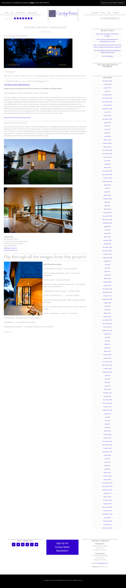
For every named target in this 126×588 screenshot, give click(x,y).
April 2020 (107, 136)
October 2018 (107, 178)
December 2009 (107, 483)
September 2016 (107, 223)
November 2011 (107, 403)
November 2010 (107, 445)
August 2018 (107, 185)
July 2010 (107, 458)
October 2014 (107, 296)
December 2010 (107, 441)
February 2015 (107, 282)
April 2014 (107, 309)
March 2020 (107, 140)
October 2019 (107, 157)
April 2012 (107, 386)
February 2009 (107, 500)
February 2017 (107, 212)
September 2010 (107, 452)
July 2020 (107, 126)
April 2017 (107, 205)
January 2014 (107, 316)
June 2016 (107, 230)
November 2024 (107, 81)
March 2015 (107, 278)
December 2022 (107, 101)
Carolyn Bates (63, 13)
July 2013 (107, 337)
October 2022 (107, 105)
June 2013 (107, 341)
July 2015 (107, 264)
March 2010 (107, 472)
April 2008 (107, 517)
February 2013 (107, 354)
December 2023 (107, 98)
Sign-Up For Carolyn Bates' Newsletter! (112, 2)
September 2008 (107, 514)
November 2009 (107, 486)
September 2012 (107, 372)
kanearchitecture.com (10, 250)
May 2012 (107, 382)
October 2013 (107, 327)
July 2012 (107, 375)
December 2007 (107, 528)
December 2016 (107, 216)
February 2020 (107, 143)
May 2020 (107, 133)
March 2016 (107, 237)
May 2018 (107, 192)
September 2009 (107, 490)
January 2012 (107, 396)
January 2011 (107, 438)
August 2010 (107, 455)
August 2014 (107, 303)
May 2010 (107, 465)
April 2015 (107, 275)
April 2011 (107, 427)
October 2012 (107, 368)
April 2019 (107, 164)
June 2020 (107, 129)
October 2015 (107, 254)
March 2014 (107, 313)
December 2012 (107, 361)
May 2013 (107, 344)
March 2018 (107, 195)
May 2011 (107, 424)
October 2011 (107, 406)
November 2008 (107, 507)
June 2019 (107, 160)
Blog (11, 332)
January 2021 (107, 115)
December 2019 (107, 150)
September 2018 (107, 181)
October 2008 (107, 510)
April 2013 (107, 348)
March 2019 (107, 167)
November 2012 (107, 365)
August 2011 (107, 413)
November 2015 (107, 251)
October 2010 (107, 448)
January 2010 (107, 479)
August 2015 (107, 261)
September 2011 (107, 410)
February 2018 (107, 198)
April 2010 (107, 469)
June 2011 (107, 420)
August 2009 (107, 493)
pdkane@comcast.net (10, 248)
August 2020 (107, 122)
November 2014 (107, 292)
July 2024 (107, 91)
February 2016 (107, 240)
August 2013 (107, 334)
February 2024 (107, 95)
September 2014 (107, 299)
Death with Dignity (107, 56)
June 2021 (107, 112)
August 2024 (107, 88)
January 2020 (107, 147)
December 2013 (107, 320)
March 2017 (107, 209)
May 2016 (107, 233)
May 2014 (107, 306)
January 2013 (107, 358)
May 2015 (107, 271)
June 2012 (107, 379)
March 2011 (107, 431)
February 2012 (107, 393)
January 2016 (107, 244)
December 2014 (107, 289)
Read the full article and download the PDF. (17, 117)
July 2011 (107, 417)
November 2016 (107, 219)
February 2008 (107, 521)
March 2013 (107, 351)
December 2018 (107, 171)
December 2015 (107, 247)
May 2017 (107, 202)
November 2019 (107, 153)
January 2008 (107, 524)
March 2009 (107, 497)
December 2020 (107, 119)
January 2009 (107, 503)
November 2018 (107, 174)
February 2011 (107, 434)
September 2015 (107, 257)
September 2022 (107, 108)
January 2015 (107, 285)
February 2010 (107, 476)
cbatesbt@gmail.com (102, 563)
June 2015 (107, 268)
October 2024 (107, 84)
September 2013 (107, 330)
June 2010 (107, 462)
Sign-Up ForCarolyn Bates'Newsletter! (62, 547)
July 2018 (107, 188)
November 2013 (107, 323)
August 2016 (107, 226)
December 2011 (107, 400)
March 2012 (107, 389)
